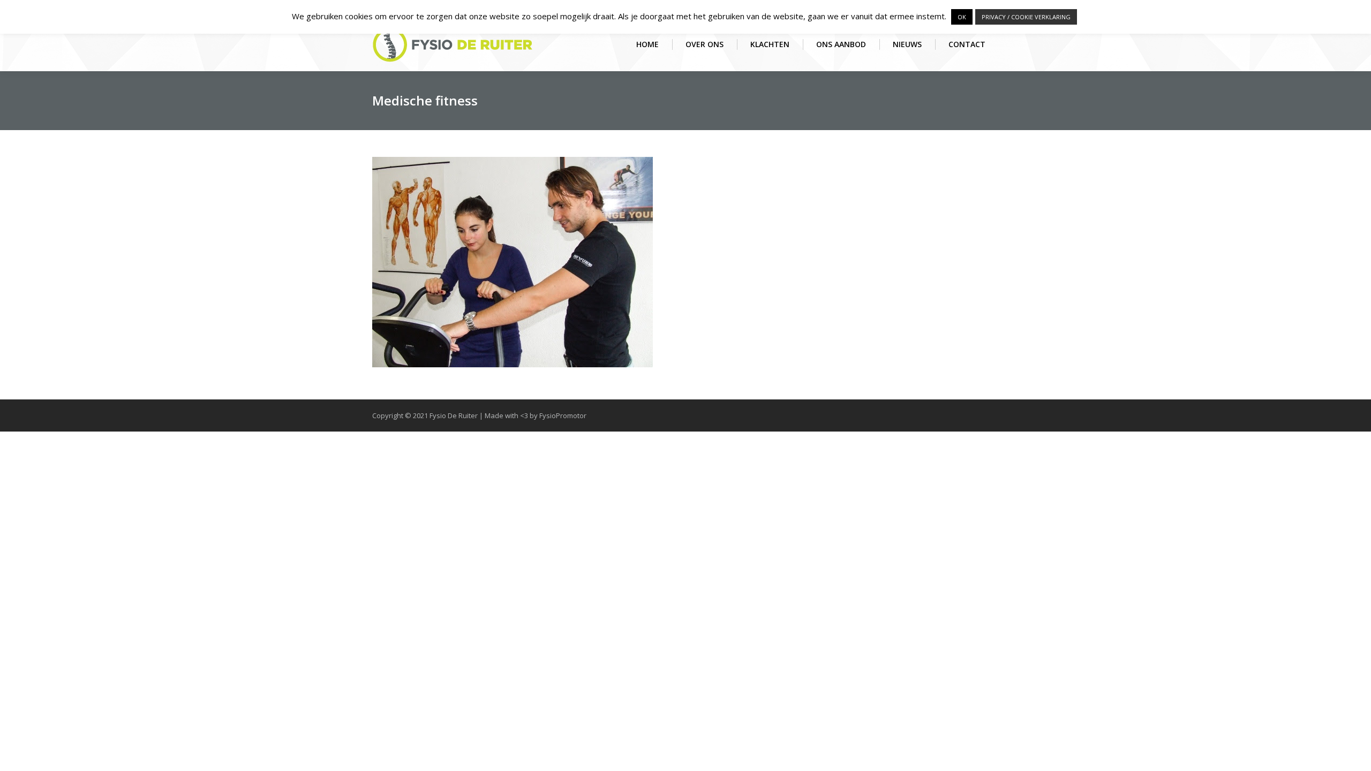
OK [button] (962, 17)
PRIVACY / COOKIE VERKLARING (1026, 17)
